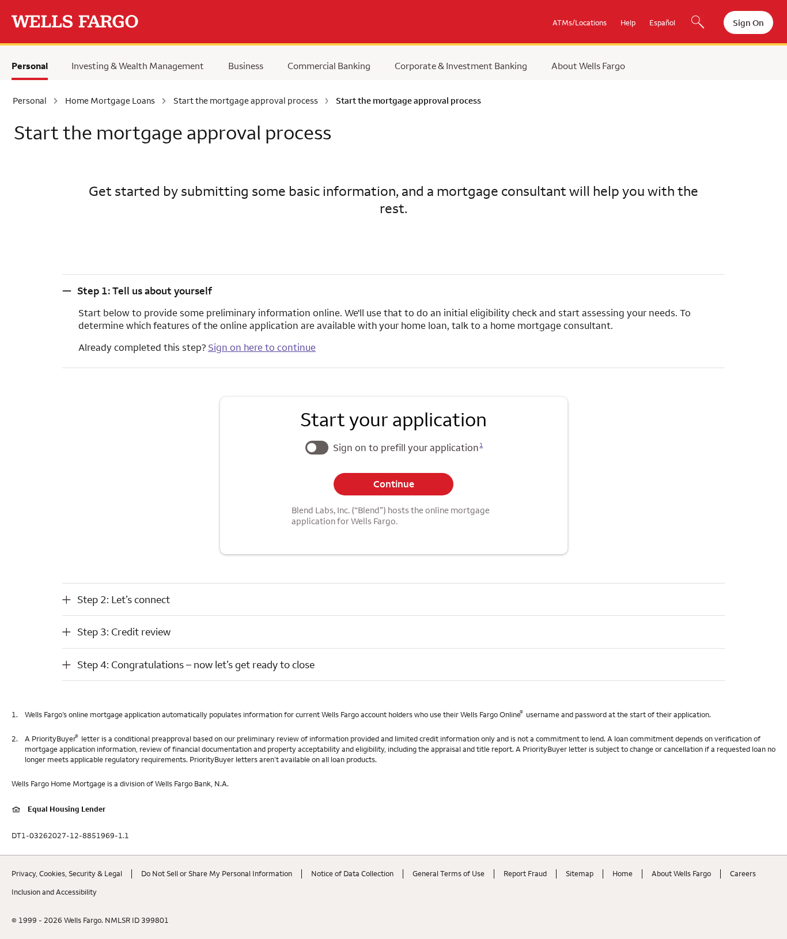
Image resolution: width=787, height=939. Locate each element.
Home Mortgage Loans (110, 101)
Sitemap (579, 873)
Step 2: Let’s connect (123, 599)
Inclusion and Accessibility (54, 891)
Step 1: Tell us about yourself (144, 290)
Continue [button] (393, 484)
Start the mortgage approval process (245, 101)
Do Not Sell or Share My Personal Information (216, 873)
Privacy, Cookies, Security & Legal (67, 873)
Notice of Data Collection (352, 873)
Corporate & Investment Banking (461, 65)
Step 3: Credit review (124, 631)
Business (245, 65)
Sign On (748, 22)
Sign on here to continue (262, 347)
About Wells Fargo (588, 65)
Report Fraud (525, 873)
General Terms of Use (449, 873)
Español (662, 22)
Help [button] (627, 22)
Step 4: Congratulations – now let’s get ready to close (196, 664)
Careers (743, 873)
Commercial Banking (328, 65)
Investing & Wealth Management (137, 65)
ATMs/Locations (580, 22)
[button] (393, 290)
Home (622, 873)
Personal (30, 65)
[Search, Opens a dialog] (697, 23)
